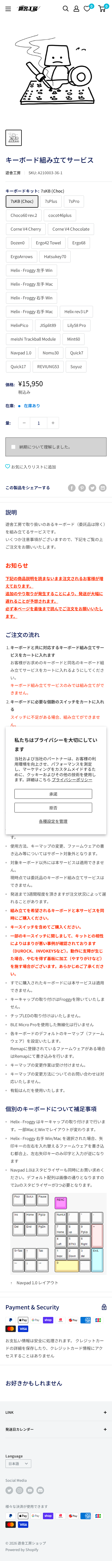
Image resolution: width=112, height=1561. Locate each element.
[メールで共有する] (103, 488)
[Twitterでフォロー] (9, 1490)
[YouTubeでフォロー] (30, 1490)
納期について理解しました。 (45, 447)
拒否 (53, 807)
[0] (102, 8)
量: (8, 423)
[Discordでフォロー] (40, 1490)
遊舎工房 (13, 172)
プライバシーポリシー (72, 779)
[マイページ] (76, 9)
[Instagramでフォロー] (19, 1490)
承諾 (53, 793)
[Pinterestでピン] (82, 488)
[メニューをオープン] (8, 9)
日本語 (13, 1463)
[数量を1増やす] (53, 423)
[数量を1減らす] (24, 423)
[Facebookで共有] (72, 488)
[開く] (66, 9)
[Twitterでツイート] (92, 488)
